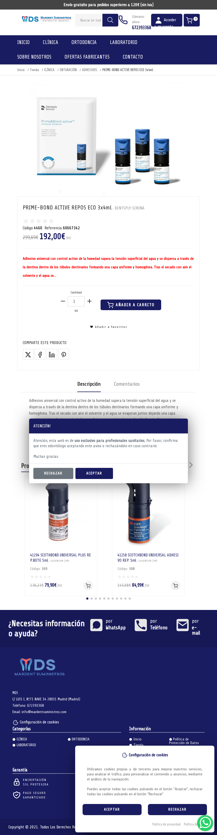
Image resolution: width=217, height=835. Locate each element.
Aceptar (94, 473)
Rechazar (53, 473)
